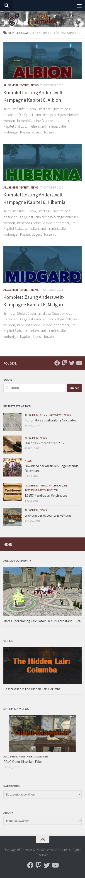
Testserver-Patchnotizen (41, 490)
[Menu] (79, 5)
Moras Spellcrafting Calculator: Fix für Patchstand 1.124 (41, 621)
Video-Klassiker (37, 756)
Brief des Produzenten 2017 (44, 443)
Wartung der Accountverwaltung (48, 515)
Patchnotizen (58, 485)
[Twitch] (64, 363)
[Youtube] (79, 363)
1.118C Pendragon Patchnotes (46, 495)
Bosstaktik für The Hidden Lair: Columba (32, 689)
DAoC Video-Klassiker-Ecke (22, 761)
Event (24, 85)
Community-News (51, 415)
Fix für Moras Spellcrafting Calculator (50, 420)
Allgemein (10, 85)
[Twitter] (71, 363)
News (35, 85)
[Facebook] (57, 363)
